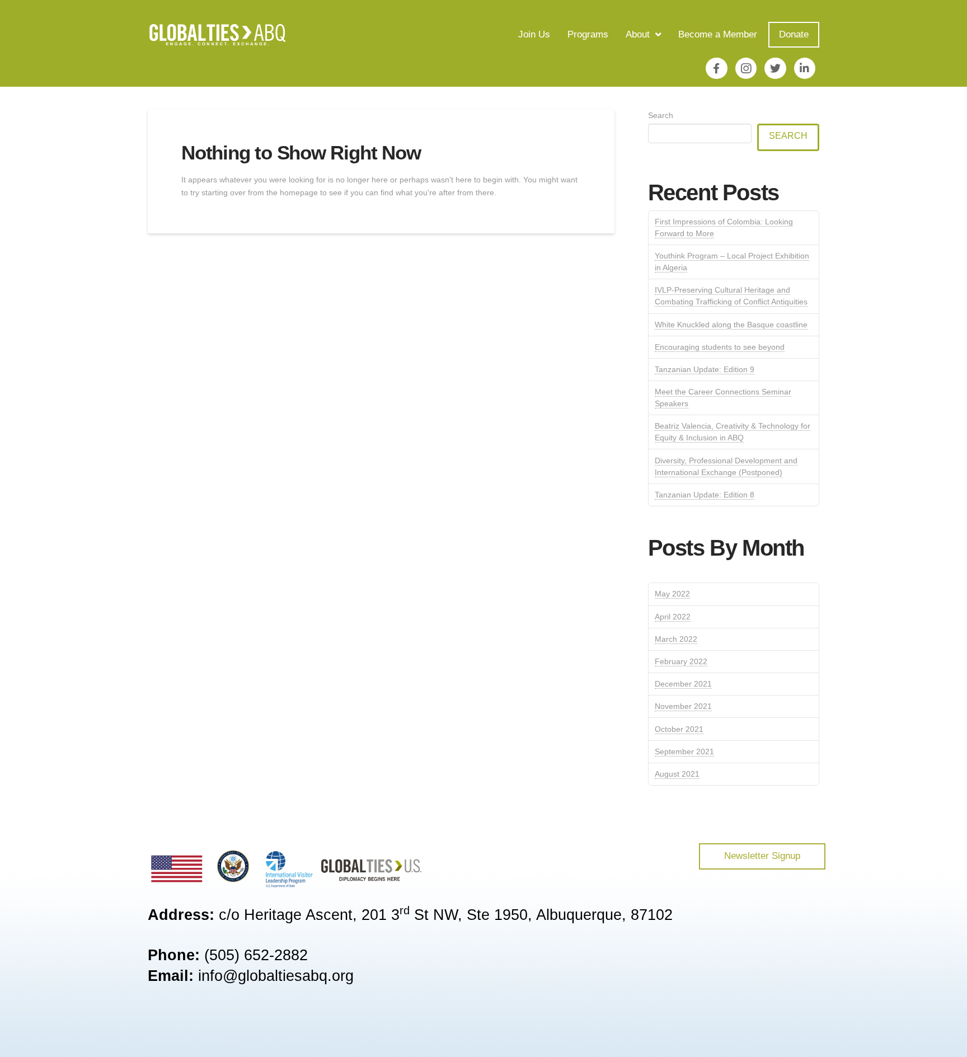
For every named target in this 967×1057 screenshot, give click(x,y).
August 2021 (677, 773)
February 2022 (681, 661)
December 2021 (683, 683)
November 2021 (683, 706)
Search (660, 115)
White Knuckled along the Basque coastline (731, 324)
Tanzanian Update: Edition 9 (704, 369)
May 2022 (672, 593)
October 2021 (679, 729)
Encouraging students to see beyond (720, 346)
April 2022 (673, 616)
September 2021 (684, 751)
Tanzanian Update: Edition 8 (704, 494)
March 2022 (676, 639)
